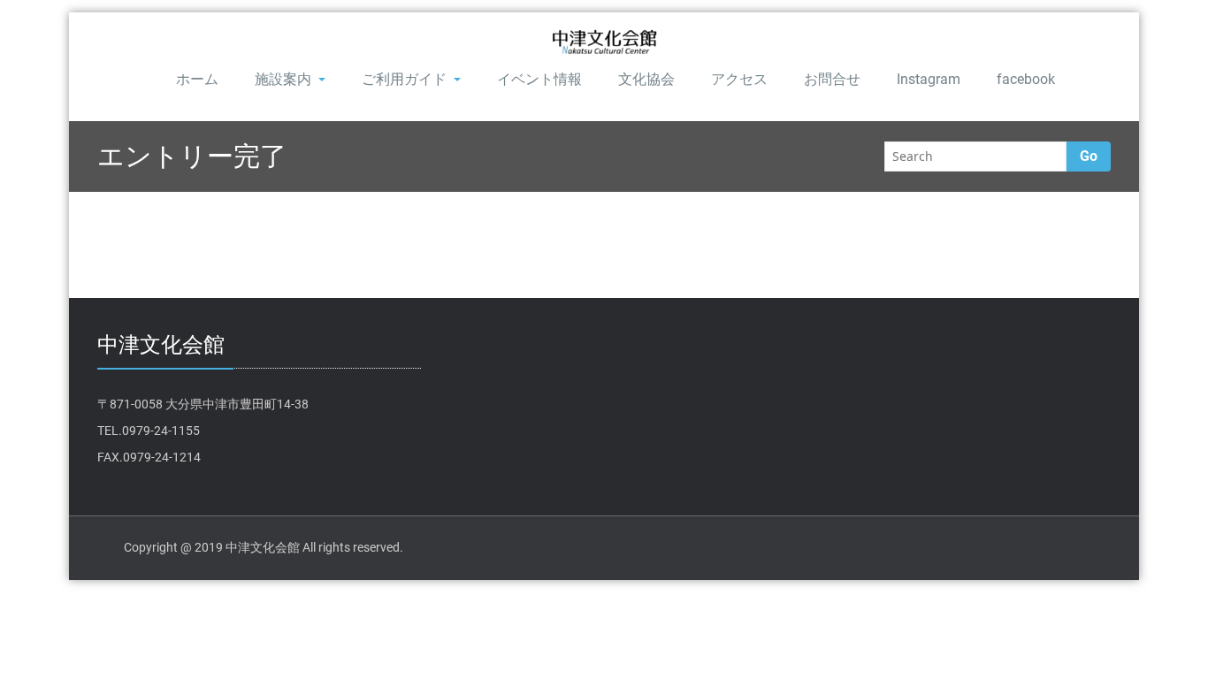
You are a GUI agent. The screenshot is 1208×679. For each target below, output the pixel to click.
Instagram (928, 79)
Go (1088, 156)
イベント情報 (539, 79)
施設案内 (283, 79)
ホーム (197, 79)
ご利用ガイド (404, 79)
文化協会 (646, 79)
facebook (1026, 79)
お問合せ (832, 79)
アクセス (739, 79)
